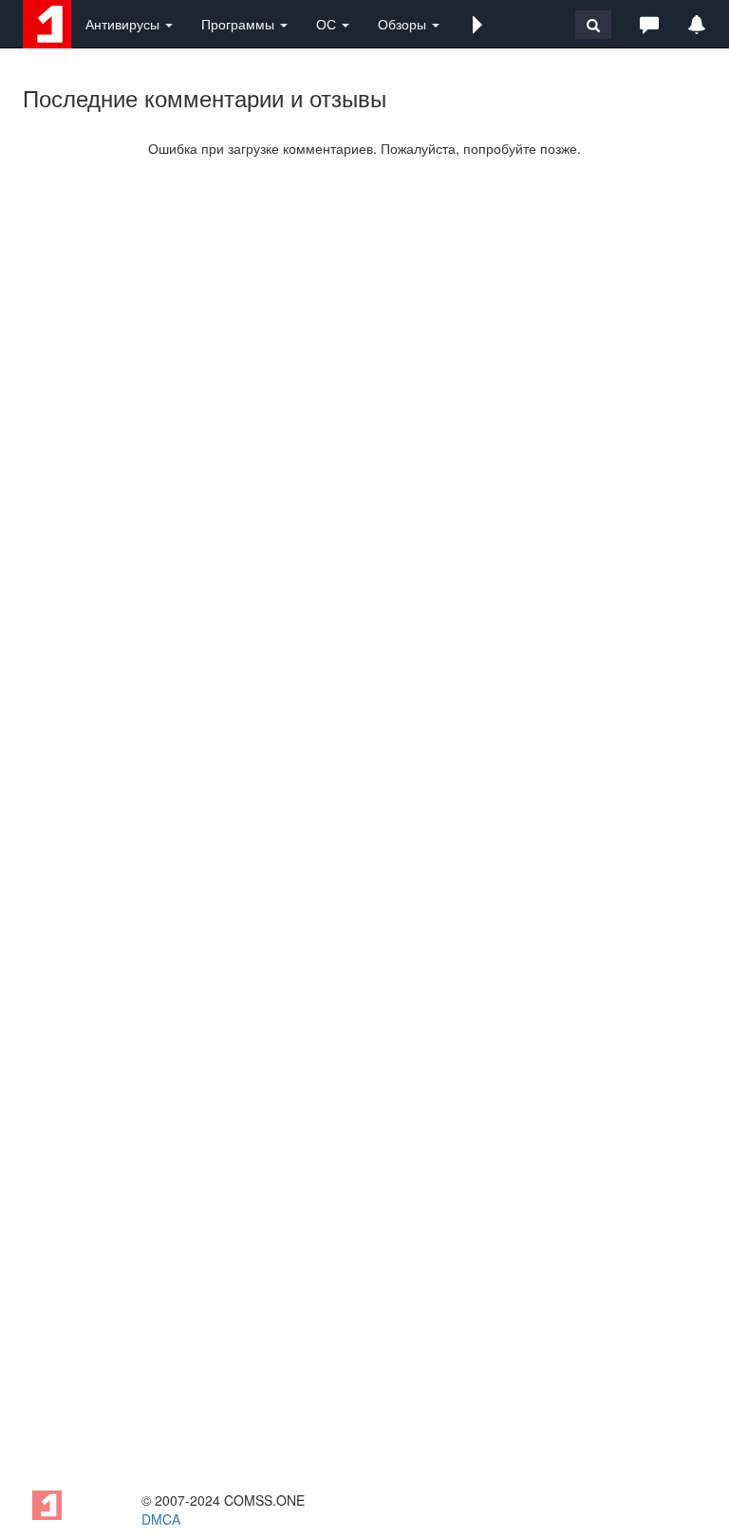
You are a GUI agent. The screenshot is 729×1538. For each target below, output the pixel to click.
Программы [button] (239, 23)
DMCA (160, 1519)
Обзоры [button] (404, 23)
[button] (477, 23)
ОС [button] (328, 23)
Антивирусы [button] (124, 23)
